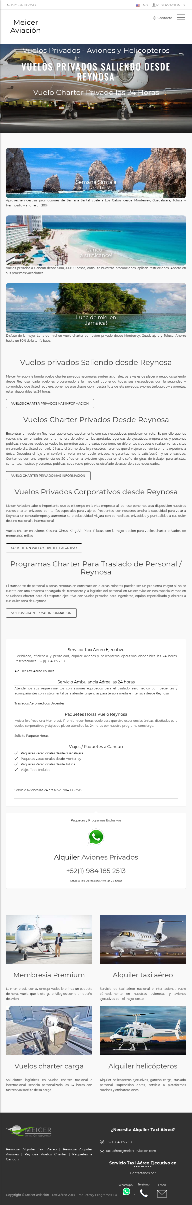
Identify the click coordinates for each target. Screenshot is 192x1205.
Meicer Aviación (25, 26)
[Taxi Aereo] (143, 939)
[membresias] (49, 939)
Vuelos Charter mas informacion (41, 613)
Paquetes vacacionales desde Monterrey (51, 759)
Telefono (144, 1184)
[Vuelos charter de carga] (49, 1030)
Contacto (165, 18)
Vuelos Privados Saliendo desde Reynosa (96, 71)
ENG (144, 5)
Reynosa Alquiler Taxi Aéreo (31, 1149)
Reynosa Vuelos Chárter (45, 1154)
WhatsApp (125, 1185)
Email (162, 1185)
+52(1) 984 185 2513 (96, 870)
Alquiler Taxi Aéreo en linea (34, 671)
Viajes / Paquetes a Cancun (96, 746)
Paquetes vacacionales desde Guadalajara (52, 753)
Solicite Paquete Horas (31, 736)
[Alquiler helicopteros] (143, 1030)
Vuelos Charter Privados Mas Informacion (50, 403)
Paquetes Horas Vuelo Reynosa (96, 714)
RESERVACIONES (170, 5)
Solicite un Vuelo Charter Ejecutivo (44, 548)
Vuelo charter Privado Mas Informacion (48, 475)
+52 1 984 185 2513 (119, 1142)
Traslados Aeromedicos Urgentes (39, 703)
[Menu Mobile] (181, 18)
